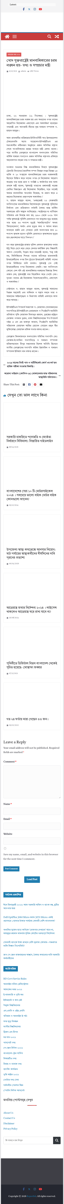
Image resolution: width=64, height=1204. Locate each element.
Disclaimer (8, 1124)
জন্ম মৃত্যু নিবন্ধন (10, 1021)
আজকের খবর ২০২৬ (14, 54)
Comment (9, 762)
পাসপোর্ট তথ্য (9, 1043)
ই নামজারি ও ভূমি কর (13, 995)
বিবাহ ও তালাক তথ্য (12, 1064)
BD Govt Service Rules (14, 979)
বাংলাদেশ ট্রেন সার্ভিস (13, 1053)
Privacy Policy (10, 1129)
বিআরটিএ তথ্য (9, 1059)
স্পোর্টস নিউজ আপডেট (14, 1090)
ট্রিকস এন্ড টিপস (10, 1032)
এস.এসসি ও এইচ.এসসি (14, 1011)
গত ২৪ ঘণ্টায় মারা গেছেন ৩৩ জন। (27, 719)
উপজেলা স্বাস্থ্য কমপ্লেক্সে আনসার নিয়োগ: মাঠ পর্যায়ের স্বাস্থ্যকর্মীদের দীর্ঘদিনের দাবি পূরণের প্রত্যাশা (31, 553)
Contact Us (9, 1118)
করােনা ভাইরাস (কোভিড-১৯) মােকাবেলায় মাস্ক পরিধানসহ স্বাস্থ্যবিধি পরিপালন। (30, 376)
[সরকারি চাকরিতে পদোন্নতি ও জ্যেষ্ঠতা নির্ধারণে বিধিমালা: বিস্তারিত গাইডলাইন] (32, 404)
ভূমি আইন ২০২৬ (11, 1075)
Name (7, 804)
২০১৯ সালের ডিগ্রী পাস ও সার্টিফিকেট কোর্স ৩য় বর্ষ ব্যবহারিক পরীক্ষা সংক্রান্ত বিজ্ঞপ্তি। (32, 365)
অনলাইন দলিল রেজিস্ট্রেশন (15, 984)
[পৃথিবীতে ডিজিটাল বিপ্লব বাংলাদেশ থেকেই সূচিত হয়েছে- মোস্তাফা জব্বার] (32, 629)
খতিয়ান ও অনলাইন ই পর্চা (15, 1016)
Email (7, 819)
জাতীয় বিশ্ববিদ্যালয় (12, 1027)
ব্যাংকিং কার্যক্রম (10, 1069)
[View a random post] (57, 36)
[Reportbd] (7, 36)
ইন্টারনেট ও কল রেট (12, 1000)
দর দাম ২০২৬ (9, 1037)
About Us (8, 1113)
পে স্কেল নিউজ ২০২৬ (13, 1048)
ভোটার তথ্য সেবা (11, 1080)
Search (56, 1140)
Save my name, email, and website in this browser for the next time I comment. (30, 856)
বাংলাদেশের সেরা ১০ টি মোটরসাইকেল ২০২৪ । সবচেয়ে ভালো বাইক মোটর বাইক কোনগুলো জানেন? (31, 495)
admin (23, 71)
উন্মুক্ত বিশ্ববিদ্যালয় (11, 1005)
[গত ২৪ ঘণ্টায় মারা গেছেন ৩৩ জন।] (32, 684)
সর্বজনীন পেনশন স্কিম (13, 1085)
